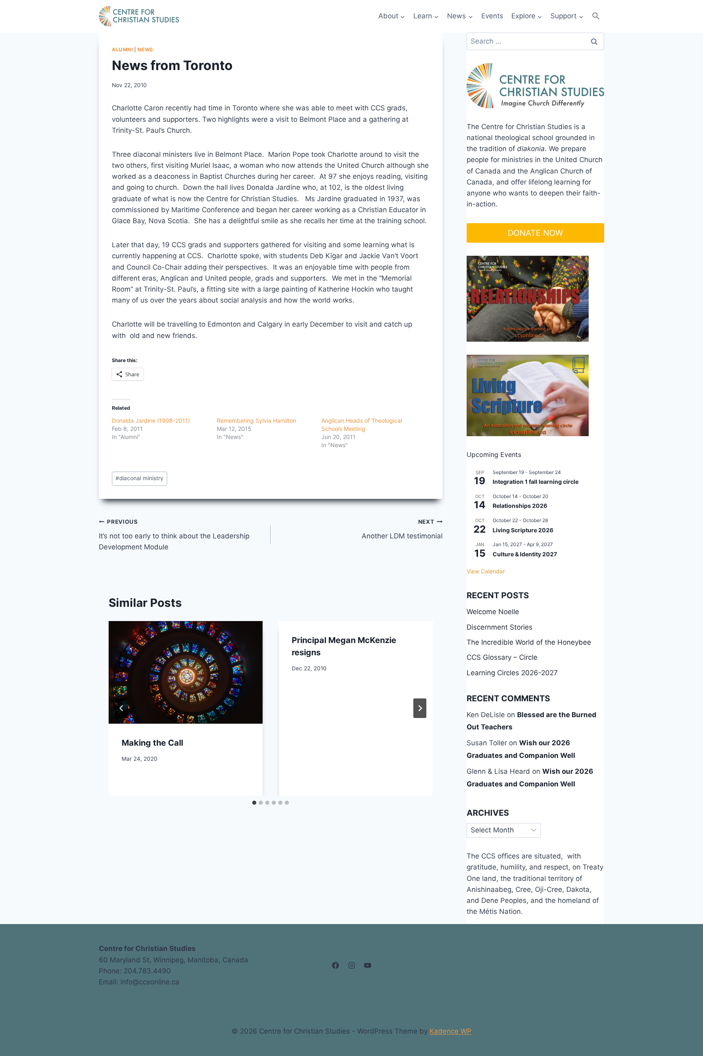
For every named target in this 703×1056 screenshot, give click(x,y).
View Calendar (486, 571)
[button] (596, 16)
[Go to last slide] (121, 708)
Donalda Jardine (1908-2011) (151, 420)
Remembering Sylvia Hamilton (256, 420)
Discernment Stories (500, 627)
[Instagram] (351, 966)
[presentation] (185, 672)
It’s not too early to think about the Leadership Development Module (174, 534)
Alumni (122, 49)
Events (492, 16)
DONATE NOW (535, 233)
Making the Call (152, 743)
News (145, 49)
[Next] (419, 708)
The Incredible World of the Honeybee (529, 642)
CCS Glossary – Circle (502, 657)
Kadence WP (451, 1031)
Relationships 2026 (520, 505)
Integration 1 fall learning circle (536, 481)
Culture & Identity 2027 (525, 554)
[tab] (254, 803)
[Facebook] (336, 966)
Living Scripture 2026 (523, 530)
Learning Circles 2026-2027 (512, 673)
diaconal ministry (140, 478)
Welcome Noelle (493, 612)
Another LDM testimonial (402, 529)
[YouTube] (367, 966)
